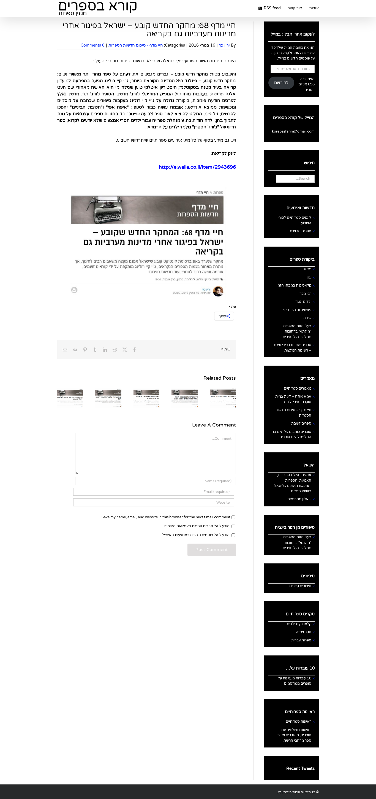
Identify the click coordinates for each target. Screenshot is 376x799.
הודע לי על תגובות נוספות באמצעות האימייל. (196, 526)
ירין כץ (224, 45)
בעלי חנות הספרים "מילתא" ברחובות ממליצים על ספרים (297, 331)
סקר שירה (303, 632)
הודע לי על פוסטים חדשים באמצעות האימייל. (195, 535)
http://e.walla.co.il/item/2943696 (197, 167)
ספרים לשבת (301, 423)
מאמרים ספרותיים (297, 388)
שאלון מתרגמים (299, 499)
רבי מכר (305, 293)
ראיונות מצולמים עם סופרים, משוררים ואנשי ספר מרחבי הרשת (294, 735)
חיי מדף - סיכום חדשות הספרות (135, 45)
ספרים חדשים (300, 231)
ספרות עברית (301, 640)
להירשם (281, 82)
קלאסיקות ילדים (299, 624)
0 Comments (93, 45)
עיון (309, 277)
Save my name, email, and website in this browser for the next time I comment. (165, 517)
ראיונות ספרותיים (298, 721)
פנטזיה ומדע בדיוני (297, 310)
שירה (307, 318)
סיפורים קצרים (300, 586)
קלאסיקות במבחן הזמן (293, 285)
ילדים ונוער (303, 301)
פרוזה (307, 269)
